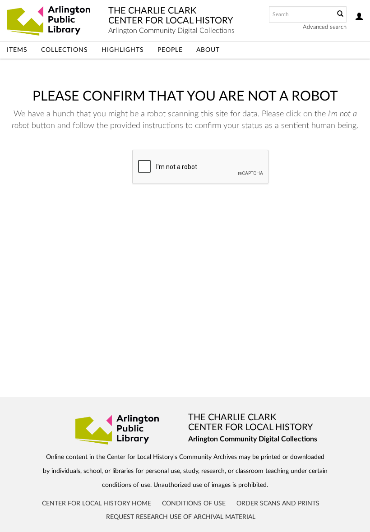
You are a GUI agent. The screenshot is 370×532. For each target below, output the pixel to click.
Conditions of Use (194, 503)
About (208, 50)
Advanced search (325, 27)
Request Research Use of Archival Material (180, 517)
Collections (64, 50)
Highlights (123, 50)
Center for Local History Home (96, 503)
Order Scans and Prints (277, 503)
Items (17, 50)
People (170, 50)
